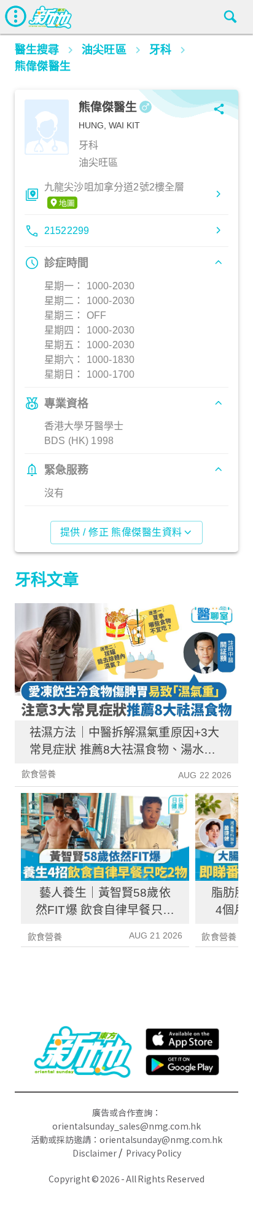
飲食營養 (38, 774)
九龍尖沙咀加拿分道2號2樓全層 (114, 187)
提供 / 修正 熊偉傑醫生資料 (121, 532)
